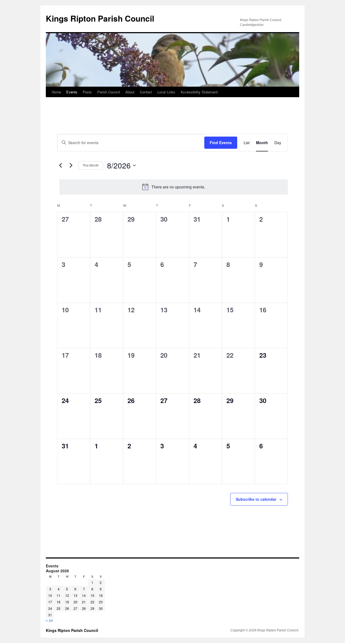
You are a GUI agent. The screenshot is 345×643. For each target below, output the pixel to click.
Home (56, 91)
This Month (90, 165)
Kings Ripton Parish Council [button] (100, 18)
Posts (87, 91)
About (129, 91)
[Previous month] (60, 165)
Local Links (166, 91)
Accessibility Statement (199, 91)
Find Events (221, 142)
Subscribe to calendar (256, 499)
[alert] (173, 186)
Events (71, 91)
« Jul (49, 620)
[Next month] (71, 165)
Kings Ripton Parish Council (72, 630)
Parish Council (108, 91)
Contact (146, 91)
